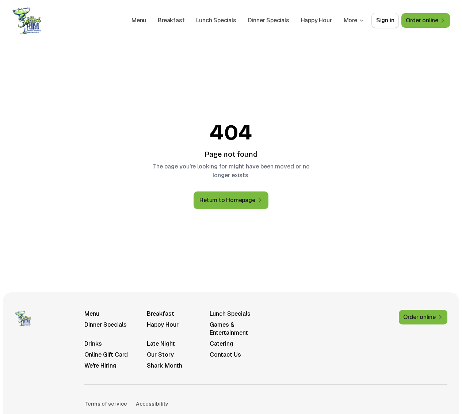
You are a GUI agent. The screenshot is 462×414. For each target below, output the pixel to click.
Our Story (160, 354)
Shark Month (164, 365)
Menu (138, 20)
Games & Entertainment (229, 329)
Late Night (161, 343)
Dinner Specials (268, 20)
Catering (221, 343)
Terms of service (105, 403)
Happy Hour (316, 20)
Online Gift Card (106, 354)
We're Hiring (100, 365)
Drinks (93, 343)
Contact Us (225, 354)
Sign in (385, 20)
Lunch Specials (216, 20)
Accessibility (152, 403)
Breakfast (171, 20)
